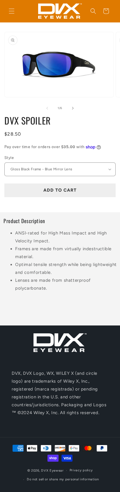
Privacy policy (81, 470)
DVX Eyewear (52, 470)
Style (9, 157)
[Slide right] (72, 108)
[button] (11, 11)
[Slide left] (47, 108)
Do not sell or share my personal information (63, 479)
